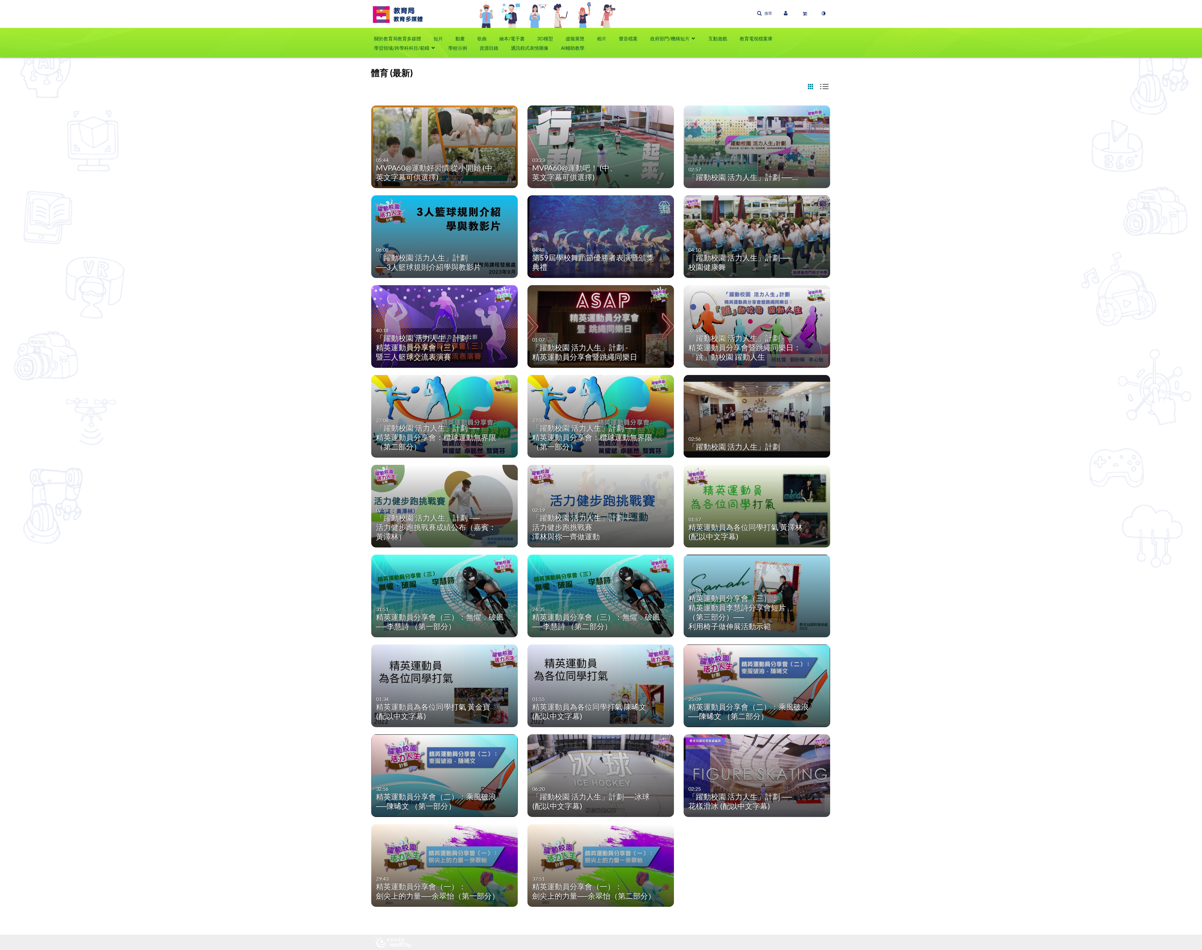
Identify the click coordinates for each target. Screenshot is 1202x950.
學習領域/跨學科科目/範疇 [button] (401, 48)
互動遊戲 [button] (717, 38)
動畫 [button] (460, 38)
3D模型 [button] (545, 38)
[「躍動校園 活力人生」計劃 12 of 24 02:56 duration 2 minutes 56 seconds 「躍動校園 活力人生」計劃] (757, 415)
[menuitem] (400, 38)
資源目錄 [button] (489, 48)
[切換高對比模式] (823, 13)
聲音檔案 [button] (628, 38)
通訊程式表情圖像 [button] (529, 48)
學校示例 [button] (457, 48)
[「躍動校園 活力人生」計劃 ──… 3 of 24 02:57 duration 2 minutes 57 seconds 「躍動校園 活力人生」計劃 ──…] (757, 146)
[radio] (810, 87)
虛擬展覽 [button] (575, 38)
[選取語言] (805, 13)
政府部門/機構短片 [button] (670, 38)
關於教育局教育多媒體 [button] (397, 38)
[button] (764, 13)
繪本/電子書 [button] (512, 38)
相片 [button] (601, 38)
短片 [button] (438, 38)
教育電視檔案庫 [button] (756, 38)
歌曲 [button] (482, 38)
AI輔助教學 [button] (572, 48)
